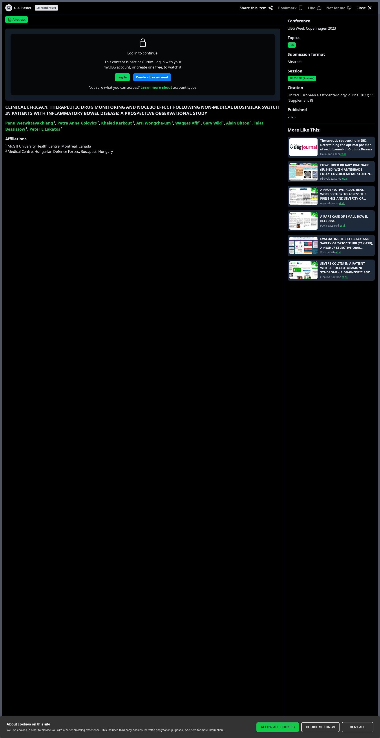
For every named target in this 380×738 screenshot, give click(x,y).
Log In (122, 77)
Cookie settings (320, 727)
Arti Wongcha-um (154, 123)
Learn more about (156, 87)
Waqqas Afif (188, 123)
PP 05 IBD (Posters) (301, 78)
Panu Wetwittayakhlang (30, 123)
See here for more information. (204, 730)
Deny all (357, 727)
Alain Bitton (239, 123)
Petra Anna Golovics (78, 123)
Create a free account (152, 77)
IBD (291, 45)
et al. (343, 154)
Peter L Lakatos (45, 129)
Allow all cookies (278, 727)
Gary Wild (213, 123)
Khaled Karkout (117, 123)
